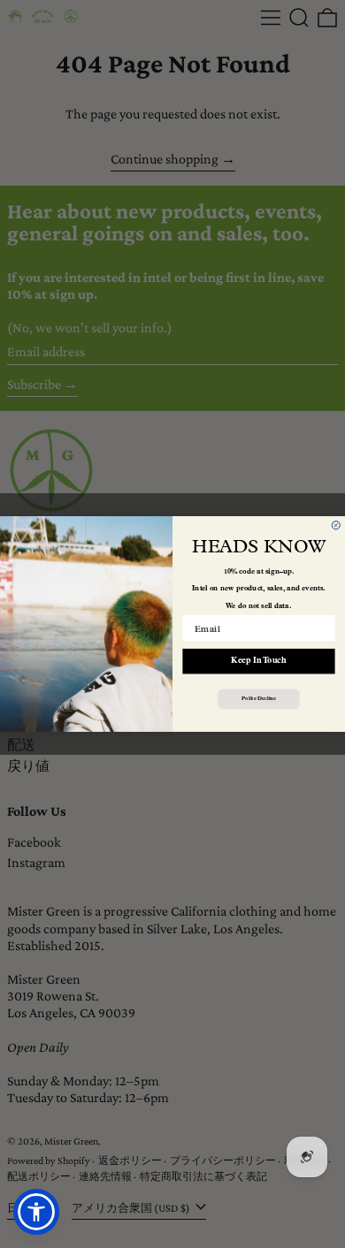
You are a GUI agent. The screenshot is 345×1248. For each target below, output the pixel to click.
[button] (36, 1211)
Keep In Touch (258, 662)
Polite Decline (258, 699)
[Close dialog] (336, 525)
